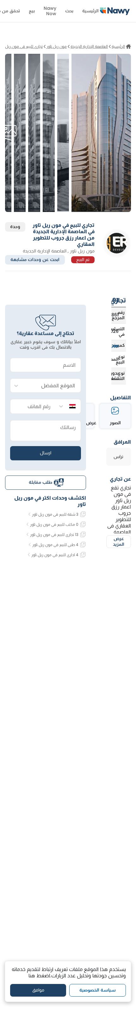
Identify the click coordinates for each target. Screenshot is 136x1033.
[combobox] (52, 386)
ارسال (45, 453)
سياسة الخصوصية (97, 990)
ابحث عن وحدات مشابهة (34, 259)
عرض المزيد (118, 541)
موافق (38, 990)
